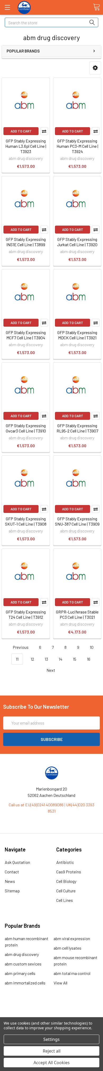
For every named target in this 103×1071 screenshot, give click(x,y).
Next (51, 670)
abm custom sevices (23, 963)
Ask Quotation (17, 862)
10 (91, 647)
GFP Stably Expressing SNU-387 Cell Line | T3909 (77, 521)
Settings (51, 1039)
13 (46, 658)
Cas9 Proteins (68, 871)
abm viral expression (72, 938)
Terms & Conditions (51, 1011)
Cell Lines (64, 900)
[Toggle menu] (7, 7)
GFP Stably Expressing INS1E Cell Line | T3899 (26, 242)
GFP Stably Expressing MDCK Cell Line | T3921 (77, 335)
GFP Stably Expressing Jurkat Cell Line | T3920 (77, 242)
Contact (12, 871)
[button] (95, 67)
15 (74, 658)
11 (17, 658)
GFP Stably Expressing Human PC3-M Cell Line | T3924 (77, 146)
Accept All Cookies (52, 1062)
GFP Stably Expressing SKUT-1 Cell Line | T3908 (25, 521)
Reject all (51, 1051)
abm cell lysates (67, 947)
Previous (20, 647)
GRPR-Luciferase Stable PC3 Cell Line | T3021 (77, 614)
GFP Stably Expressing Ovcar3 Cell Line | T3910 (26, 428)
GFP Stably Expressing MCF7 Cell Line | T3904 (26, 335)
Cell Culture (66, 890)
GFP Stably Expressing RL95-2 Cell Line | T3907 (77, 428)
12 (32, 658)
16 (88, 658)
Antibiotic (65, 862)
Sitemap (12, 890)
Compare (44, 131)
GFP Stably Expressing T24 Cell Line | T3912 (26, 614)
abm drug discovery (22, 954)
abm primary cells (20, 973)
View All (60, 982)
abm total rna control (72, 973)
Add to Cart (21, 131)
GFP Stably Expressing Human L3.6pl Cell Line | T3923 (25, 146)
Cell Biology (66, 881)
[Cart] (96, 7)
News (10, 881)
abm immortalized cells (25, 982)
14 (60, 658)
